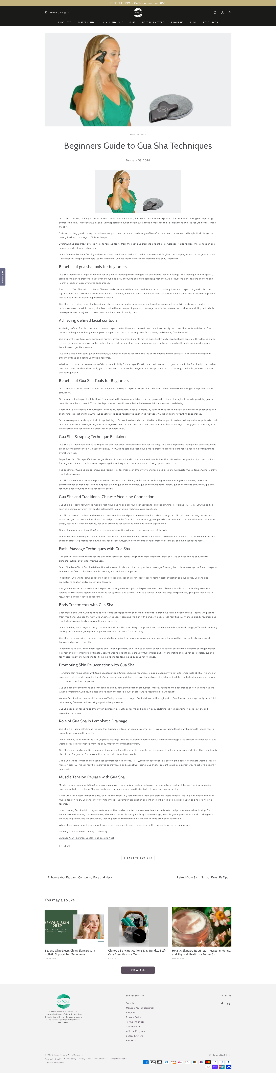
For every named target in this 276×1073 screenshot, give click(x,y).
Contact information (119, 1059)
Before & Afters (134, 1035)
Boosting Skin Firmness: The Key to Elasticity (83, 831)
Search (130, 1003)
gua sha (140, 135)
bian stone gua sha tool (184, 222)
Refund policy (70, 1059)
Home (132, 135)
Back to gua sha (140, 858)
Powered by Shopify (53, 1059)
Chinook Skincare (59, 1055)
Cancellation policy (55, 1062)
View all (138, 970)
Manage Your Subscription (140, 1007)
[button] (215, 12)
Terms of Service (135, 1021)
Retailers (131, 1040)
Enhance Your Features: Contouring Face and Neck (86, 837)
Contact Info (133, 1026)
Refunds (130, 1012)
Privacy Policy (133, 1017)
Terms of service (100, 1059)
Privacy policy (85, 1059)
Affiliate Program (135, 1031)
